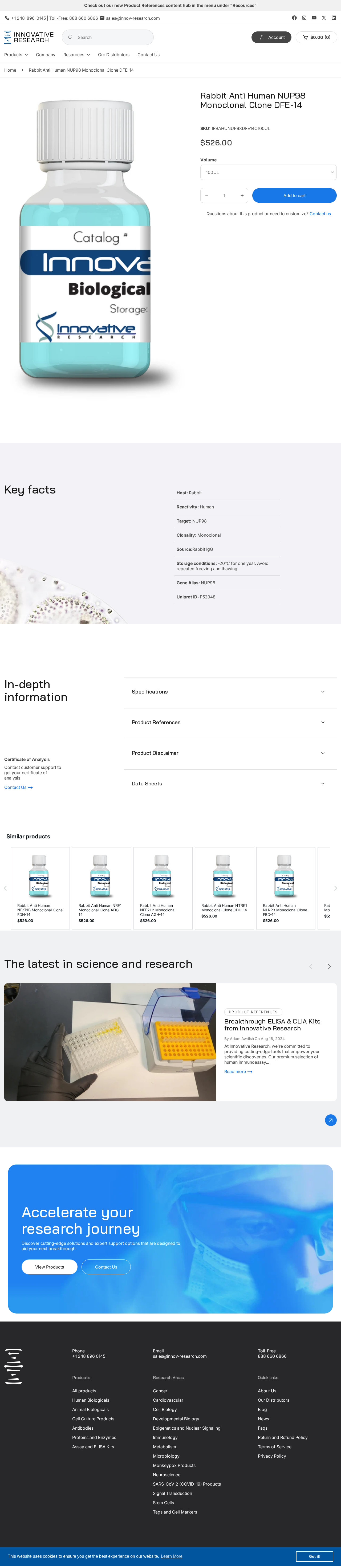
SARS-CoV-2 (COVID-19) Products (187, 1484)
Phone (78, 1350)
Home (10, 70)
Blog (262, 1409)
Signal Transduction (172, 1493)
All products (84, 1390)
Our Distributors (273, 1400)
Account (276, 37)
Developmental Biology (176, 1418)
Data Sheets (147, 783)
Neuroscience (166, 1474)
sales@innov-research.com (133, 18)
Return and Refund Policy (283, 1437)
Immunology (165, 1437)
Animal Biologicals (90, 1409)
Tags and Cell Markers (175, 1512)
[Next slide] (329, 966)
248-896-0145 (31, 18)
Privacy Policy (272, 1456)
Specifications (150, 691)
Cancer (160, 1390)
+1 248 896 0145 (88, 1356)
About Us (267, 1390)
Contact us (320, 213)
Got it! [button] (314, 1556)
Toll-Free (267, 1350)
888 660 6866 (83, 18)
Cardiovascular (168, 1400)
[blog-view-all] (331, 1120)
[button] (16, 54)
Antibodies (83, 1428)
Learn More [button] (171, 1556)
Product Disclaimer (155, 752)
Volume (208, 159)
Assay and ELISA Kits (93, 1446)
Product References (156, 722)
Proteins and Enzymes (94, 1437)
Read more (235, 1071)
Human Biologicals (90, 1400)
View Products (49, 1267)
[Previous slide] (310, 966)
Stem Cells (163, 1502)
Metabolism (164, 1446)
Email (158, 1350)
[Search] (70, 37)
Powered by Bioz (213, 121)
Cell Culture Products (93, 1418)
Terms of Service (274, 1446)
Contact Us (15, 787)
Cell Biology (165, 1409)
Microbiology (166, 1456)
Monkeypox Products (174, 1465)
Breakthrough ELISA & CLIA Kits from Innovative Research (61, 986)
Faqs (262, 1428)
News (263, 1418)
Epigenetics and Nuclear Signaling (187, 1428)
